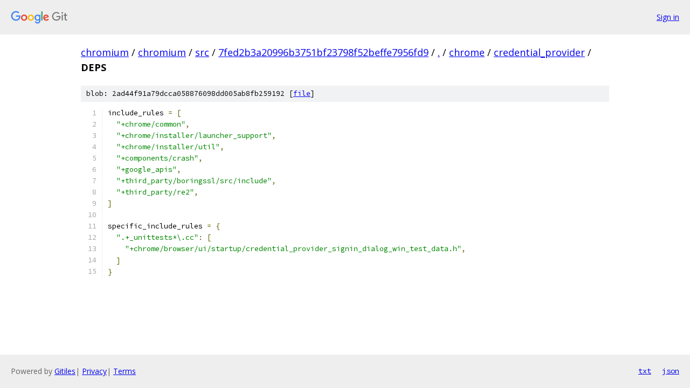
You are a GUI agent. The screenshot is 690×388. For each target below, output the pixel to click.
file (301, 93)
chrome (467, 52)
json (670, 371)
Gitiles (64, 371)
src (202, 52)
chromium (105, 52)
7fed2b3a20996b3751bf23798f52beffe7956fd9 (323, 52)
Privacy (94, 371)
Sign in (668, 17)
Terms (124, 371)
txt (644, 371)
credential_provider (539, 52)
